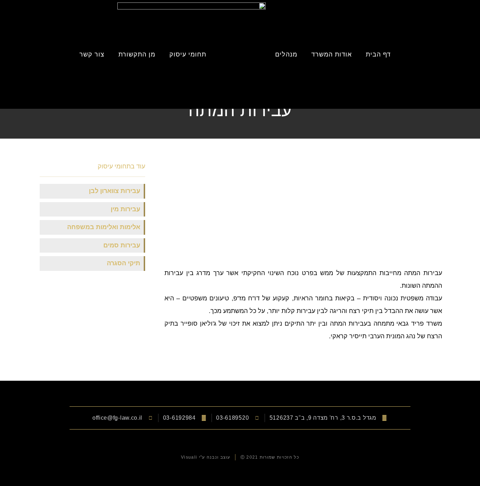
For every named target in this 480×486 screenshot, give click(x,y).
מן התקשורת (136, 54)
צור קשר (91, 54)
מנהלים (286, 54)
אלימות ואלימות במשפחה (103, 227)
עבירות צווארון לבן (114, 190)
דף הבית (378, 54)
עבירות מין (125, 209)
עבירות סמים (121, 245)
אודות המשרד (331, 54)
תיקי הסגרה (123, 263)
